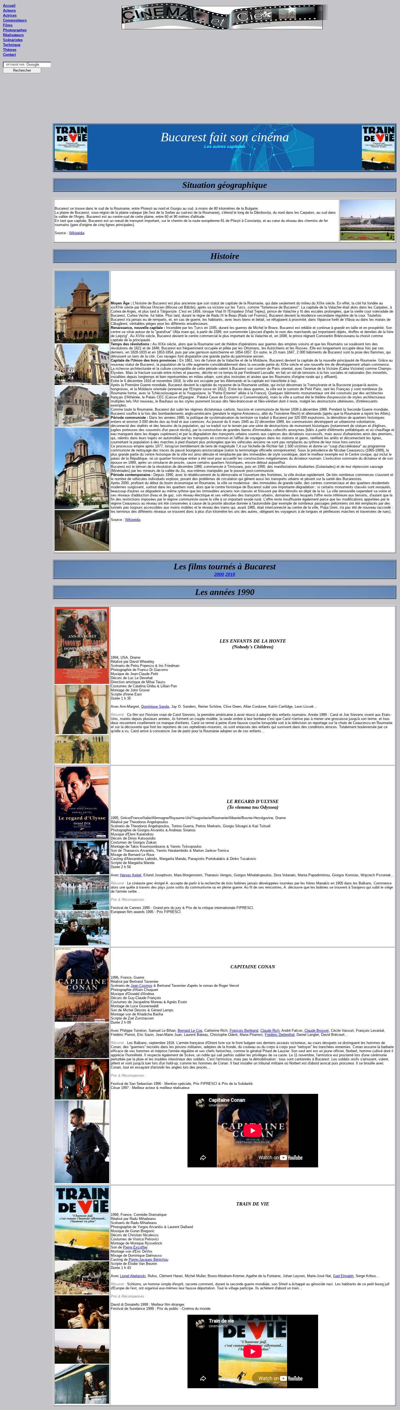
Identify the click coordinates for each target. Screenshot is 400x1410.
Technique (11, 45)
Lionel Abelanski (133, 1276)
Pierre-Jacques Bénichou (148, 1260)
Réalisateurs (13, 35)
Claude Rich (269, 1030)
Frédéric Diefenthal (279, 1035)
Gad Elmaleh (343, 1276)
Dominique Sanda (155, 706)
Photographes (15, 30)
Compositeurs (15, 20)
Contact (9, 55)
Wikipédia (76, 233)
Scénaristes (13, 40)
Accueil (9, 6)
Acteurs (9, 10)
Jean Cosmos (141, 986)
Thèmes (9, 50)
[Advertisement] (27, 179)
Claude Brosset (316, 1030)
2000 (219, 574)
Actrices (10, 15)
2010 (230, 574)
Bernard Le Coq (190, 1030)
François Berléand (244, 1030)
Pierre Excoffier (135, 1247)
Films (8, 25)
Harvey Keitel (130, 875)
